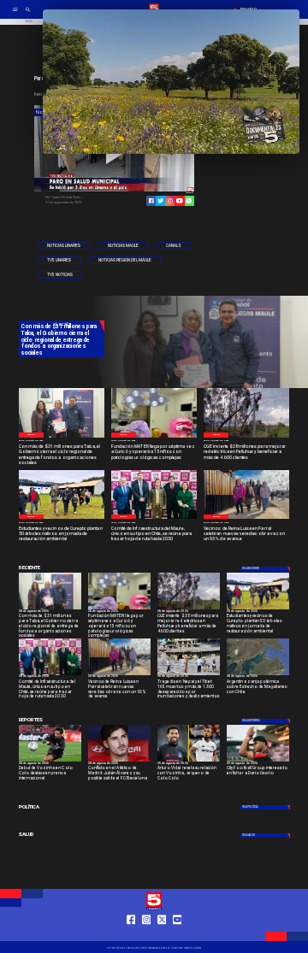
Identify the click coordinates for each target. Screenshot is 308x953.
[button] (64, 246)
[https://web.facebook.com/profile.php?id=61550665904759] (131, 934)
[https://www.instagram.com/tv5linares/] (170, 200)
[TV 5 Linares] (28, 14)
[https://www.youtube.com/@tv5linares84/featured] (179, 200)
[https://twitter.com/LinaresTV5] (162, 934)
